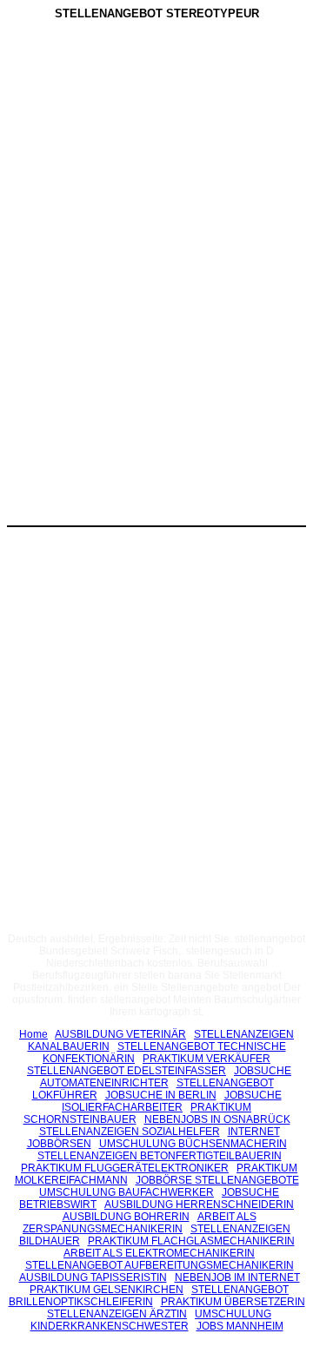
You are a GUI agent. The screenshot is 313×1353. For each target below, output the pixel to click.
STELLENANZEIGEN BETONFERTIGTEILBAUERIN (159, 1156)
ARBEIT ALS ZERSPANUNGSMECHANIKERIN (139, 1223)
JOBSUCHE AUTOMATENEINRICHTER (166, 1077)
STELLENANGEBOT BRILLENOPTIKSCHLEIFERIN (149, 1296)
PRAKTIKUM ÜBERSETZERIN (233, 1302)
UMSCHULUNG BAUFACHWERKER (126, 1192)
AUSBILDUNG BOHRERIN (126, 1217)
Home (33, 1034)
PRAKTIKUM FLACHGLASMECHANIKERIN (191, 1241)
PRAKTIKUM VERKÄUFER (206, 1059)
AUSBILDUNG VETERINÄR (120, 1034)
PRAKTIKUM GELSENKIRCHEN (106, 1290)
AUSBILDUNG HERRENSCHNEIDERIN (199, 1204)
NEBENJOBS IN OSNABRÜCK (217, 1119)
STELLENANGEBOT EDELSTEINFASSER (126, 1071)
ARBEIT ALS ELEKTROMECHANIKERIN (159, 1253)
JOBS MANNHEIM (239, 1326)
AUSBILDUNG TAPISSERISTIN (93, 1277)
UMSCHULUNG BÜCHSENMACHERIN (193, 1144)
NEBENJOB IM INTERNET (237, 1277)
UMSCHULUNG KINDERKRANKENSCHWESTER (151, 1320)
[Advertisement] (156, 155)
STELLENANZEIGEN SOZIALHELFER (129, 1131)
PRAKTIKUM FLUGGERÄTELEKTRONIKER (125, 1168)
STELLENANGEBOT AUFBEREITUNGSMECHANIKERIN (159, 1265)
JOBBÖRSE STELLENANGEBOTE (217, 1180)
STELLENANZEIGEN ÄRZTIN (117, 1314)
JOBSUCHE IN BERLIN (160, 1095)
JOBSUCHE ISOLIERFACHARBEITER (172, 1101)
